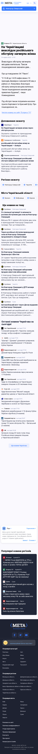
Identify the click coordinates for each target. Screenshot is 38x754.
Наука (4, 658)
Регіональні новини (17, 3)
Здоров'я (23, 661)
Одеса (22, 601)
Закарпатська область (10, 683)
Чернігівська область (9, 693)
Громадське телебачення (12, 140)
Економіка (6, 668)
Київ (19, 591)
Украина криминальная (11, 155)
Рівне (22, 701)
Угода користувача (9, 729)
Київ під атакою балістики (13, 611)
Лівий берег (8, 125)
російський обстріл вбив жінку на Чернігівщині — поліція (15, 144)
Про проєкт (6, 738)
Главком (7, 408)
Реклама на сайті (8, 722)
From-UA (7, 389)
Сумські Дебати (9, 249)
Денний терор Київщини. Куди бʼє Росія (17, 353)
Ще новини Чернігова (19, 445)
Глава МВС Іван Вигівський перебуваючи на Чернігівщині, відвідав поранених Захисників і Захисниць (18, 362)
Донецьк (23, 711)
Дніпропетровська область (27, 677)
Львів (4, 711)
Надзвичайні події (8, 665)
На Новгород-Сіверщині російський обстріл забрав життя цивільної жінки (17, 159)
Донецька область (8, 680)
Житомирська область (27, 680)
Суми (14, 302)
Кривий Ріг (16, 557)
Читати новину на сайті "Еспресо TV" (16, 112)
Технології (23, 665)
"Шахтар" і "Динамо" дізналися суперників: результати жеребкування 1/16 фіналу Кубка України (18, 343)
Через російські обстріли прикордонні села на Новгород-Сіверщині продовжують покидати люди (17, 234)
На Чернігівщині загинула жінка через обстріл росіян (17, 129)
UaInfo (6, 338)
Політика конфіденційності (9, 725)
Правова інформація (9, 732)
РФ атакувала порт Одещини (14, 604)
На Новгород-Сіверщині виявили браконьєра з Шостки (15, 253)
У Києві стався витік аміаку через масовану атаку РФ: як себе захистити (18, 595)
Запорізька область (26, 683)
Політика (5, 652)
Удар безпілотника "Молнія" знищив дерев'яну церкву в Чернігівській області (17, 393)
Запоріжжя (23, 705)
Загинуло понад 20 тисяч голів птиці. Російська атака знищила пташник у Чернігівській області (15, 435)
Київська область (25, 686)
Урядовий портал (9, 357)
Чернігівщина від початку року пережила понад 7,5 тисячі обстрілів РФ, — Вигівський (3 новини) (18, 423)
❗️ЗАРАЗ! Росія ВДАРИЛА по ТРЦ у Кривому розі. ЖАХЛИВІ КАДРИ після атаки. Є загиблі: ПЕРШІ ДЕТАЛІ (18, 562)
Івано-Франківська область (10, 686)
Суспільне (7, 209)
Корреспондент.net (10, 350)
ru (31, 3)
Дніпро (5, 708)
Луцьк (5, 714)
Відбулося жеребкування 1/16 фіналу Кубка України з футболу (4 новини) (18, 412)
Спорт (22, 658)
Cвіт (21, 652)
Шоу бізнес (6, 655)
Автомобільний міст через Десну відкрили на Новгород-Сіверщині (19, 306)
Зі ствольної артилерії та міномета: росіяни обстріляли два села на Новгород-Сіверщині (19, 214)
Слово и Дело (8, 399)
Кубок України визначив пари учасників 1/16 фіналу (17, 373)
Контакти (6, 735)
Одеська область (25, 689)
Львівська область (8, 689)
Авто (4, 661)
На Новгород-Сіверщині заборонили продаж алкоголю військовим (16, 271)
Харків (5, 705)
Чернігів (16, 125)
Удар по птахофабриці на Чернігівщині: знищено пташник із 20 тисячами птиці (16, 383)
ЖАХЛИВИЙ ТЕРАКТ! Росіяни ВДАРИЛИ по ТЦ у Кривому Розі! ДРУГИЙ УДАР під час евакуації (16, 574)
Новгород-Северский (27, 155)
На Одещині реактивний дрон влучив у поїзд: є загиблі (18, 585)
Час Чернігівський (10, 328)
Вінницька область (8, 677)
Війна (22, 655)
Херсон (5, 717)
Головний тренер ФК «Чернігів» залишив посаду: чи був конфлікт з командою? (17, 332)
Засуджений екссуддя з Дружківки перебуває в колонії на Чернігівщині (15, 402)
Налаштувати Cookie (9, 741)
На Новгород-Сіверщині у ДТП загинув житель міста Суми (17, 288)
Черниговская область (19, 43)
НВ (5, 430)
